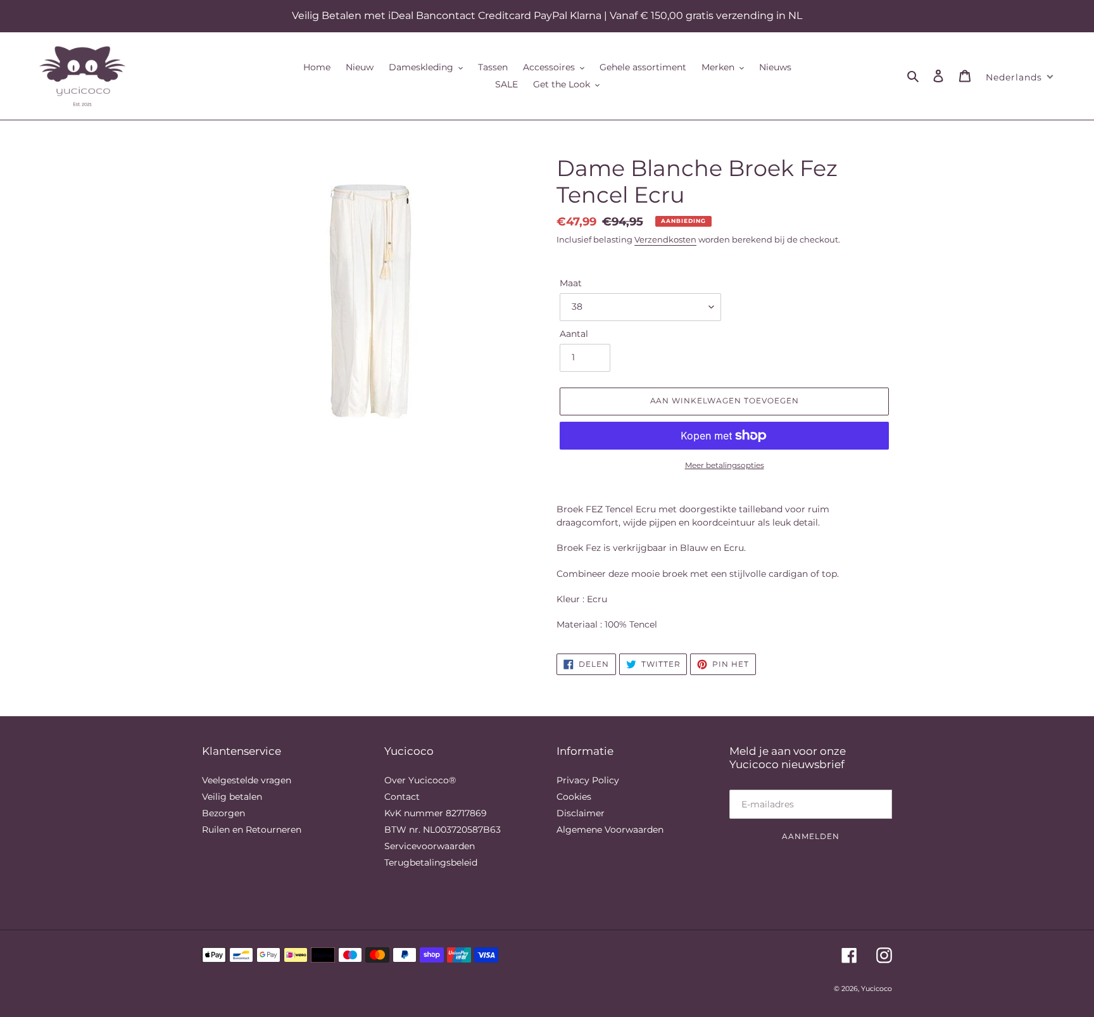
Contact (402, 796)
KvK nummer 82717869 (435, 813)
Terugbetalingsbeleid (430, 862)
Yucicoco (876, 988)
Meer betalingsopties (724, 465)
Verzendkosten (665, 239)
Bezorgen (223, 813)
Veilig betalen (232, 796)
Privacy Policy (587, 780)
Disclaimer (580, 813)
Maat (571, 283)
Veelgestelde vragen (246, 780)
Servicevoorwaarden (429, 846)
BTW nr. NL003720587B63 (442, 829)
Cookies (573, 796)
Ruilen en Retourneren (251, 829)
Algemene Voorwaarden (609, 829)
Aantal (574, 333)
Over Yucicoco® (420, 780)
